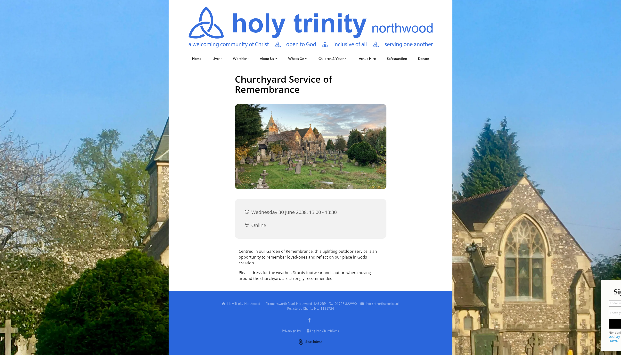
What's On (296, 58)
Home (196, 58)
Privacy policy (291, 331)
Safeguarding (397, 58)
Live (215, 58)
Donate (423, 58)
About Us (267, 58)
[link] (217, 58)
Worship (239, 58)
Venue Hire (367, 58)
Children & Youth (332, 58)
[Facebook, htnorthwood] (309, 319)
